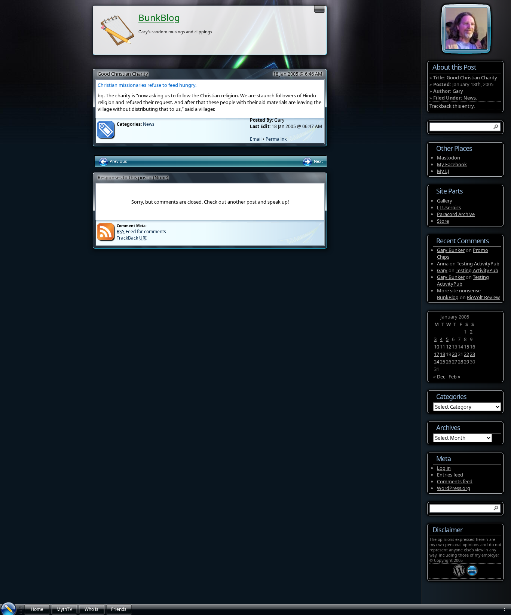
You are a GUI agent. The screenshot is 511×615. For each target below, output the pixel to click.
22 (466, 354)
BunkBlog (159, 17)
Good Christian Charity (123, 73)
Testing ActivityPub (478, 263)
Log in (444, 468)
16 (472, 346)
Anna (443, 263)
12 (448, 346)
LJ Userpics (449, 207)
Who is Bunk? (91, 610)
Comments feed (454, 481)
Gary (458, 91)
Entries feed (450, 474)
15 (466, 346)
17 (436, 354)
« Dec (439, 376)
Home (37, 609)
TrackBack (132, 238)
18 (442, 354)
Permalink (276, 139)
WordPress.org (453, 488)
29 (466, 361)
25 (442, 361)
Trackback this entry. (452, 106)
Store (443, 220)
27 (454, 361)
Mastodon (448, 157)
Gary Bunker (451, 250)
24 (436, 361)
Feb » (454, 376)
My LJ (443, 171)
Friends (118, 609)
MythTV (64, 609)
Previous (117, 161)
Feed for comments (141, 231)
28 (460, 361)
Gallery (444, 200)
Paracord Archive (456, 214)
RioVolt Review (483, 297)
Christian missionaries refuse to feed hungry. (147, 85)
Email (255, 139)
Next (318, 161)
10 (436, 346)
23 (472, 354)
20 (454, 354)
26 (448, 361)
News (148, 124)
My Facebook (452, 164)
